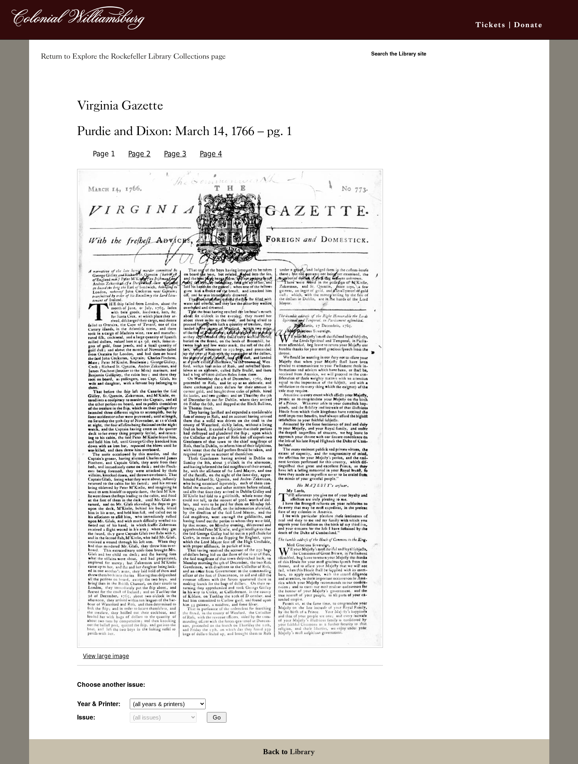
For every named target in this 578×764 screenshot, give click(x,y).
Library (302, 751)
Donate (528, 24)
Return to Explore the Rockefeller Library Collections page (133, 56)
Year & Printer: (98, 703)
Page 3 (175, 153)
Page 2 (139, 153)
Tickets (490, 24)
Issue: (86, 716)
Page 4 (211, 153)
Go (217, 717)
